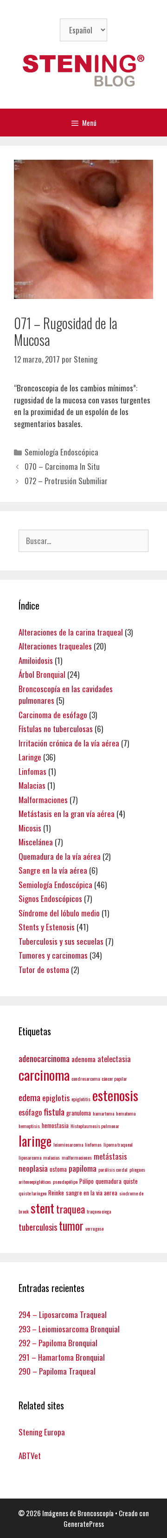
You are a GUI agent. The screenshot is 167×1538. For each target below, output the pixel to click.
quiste (130, 1181)
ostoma (58, 1169)
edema (29, 1097)
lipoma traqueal (118, 1144)
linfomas (93, 1144)
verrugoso (94, 1228)
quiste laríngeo (32, 1193)
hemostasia (55, 1125)
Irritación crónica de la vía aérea (69, 743)
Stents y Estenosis (47, 927)
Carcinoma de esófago (53, 714)
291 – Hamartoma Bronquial (62, 1357)
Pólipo (86, 1181)
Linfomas (32, 771)
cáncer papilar (114, 1078)
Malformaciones (43, 799)
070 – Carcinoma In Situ (62, 466)
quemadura (109, 1181)
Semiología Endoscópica (61, 452)
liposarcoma (30, 1157)
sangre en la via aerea (91, 1192)
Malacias (32, 785)
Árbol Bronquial (42, 674)
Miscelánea (36, 842)
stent (42, 1207)
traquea (70, 1208)
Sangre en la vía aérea (53, 870)
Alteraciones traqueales (55, 646)
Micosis (30, 828)
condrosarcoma (85, 1078)
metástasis (110, 1156)
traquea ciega (99, 1211)
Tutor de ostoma (44, 969)
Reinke (56, 1192)
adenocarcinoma (44, 1058)
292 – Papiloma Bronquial (58, 1343)
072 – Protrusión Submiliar (66, 481)
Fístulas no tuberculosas (56, 728)
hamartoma (103, 1113)
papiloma (82, 1168)
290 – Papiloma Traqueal (57, 1371)
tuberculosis (38, 1226)
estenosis (115, 1095)
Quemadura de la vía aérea (60, 856)
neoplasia (33, 1168)
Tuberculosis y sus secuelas (61, 941)
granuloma (78, 1112)
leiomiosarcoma (68, 1144)
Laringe (30, 757)
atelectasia (114, 1058)
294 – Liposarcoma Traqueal (63, 1314)
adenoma (83, 1059)
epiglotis (56, 1097)
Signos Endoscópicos (50, 898)
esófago (30, 1112)
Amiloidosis (36, 660)
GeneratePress (84, 1524)
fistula (54, 1111)
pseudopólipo (65, 1181)
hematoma (125, 1113)
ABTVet (30, 1455)
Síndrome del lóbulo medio (59, 913)
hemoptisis (29, 1125)
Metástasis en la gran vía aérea (67, 813)
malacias (51, 1157)
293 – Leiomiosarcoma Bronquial (69, 1329)
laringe (35, 1140)
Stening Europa (42, 1432)
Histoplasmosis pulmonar (95, 1125)
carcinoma (44, 1074)
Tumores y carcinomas (53, 955)
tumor (71, 1225)
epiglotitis (80, 1099)
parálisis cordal (113, 1169)
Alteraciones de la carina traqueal (71, 632)
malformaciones (77, 1157)
